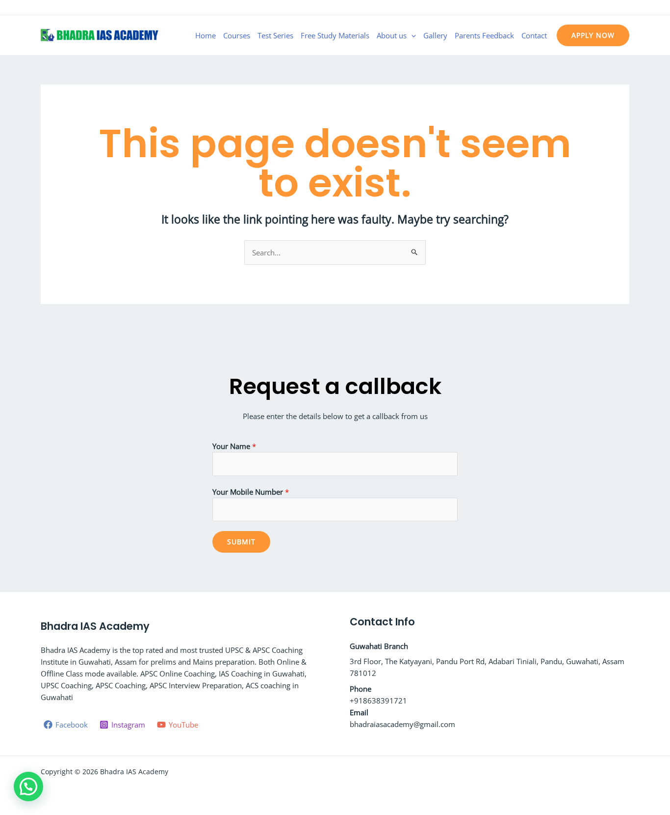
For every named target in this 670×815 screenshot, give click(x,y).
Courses (236, 35)
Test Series (275, 35)
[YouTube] (624, 8)
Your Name (234, 446)
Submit (241, 541)
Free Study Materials (335, 35)
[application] (411, 35)
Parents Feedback (484, 35)
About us (392, 35)
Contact (534, 35)
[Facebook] (595, 8)
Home (205, 35)
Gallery (435, 35)
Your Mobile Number (250, 492)
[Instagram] (610, 8)
